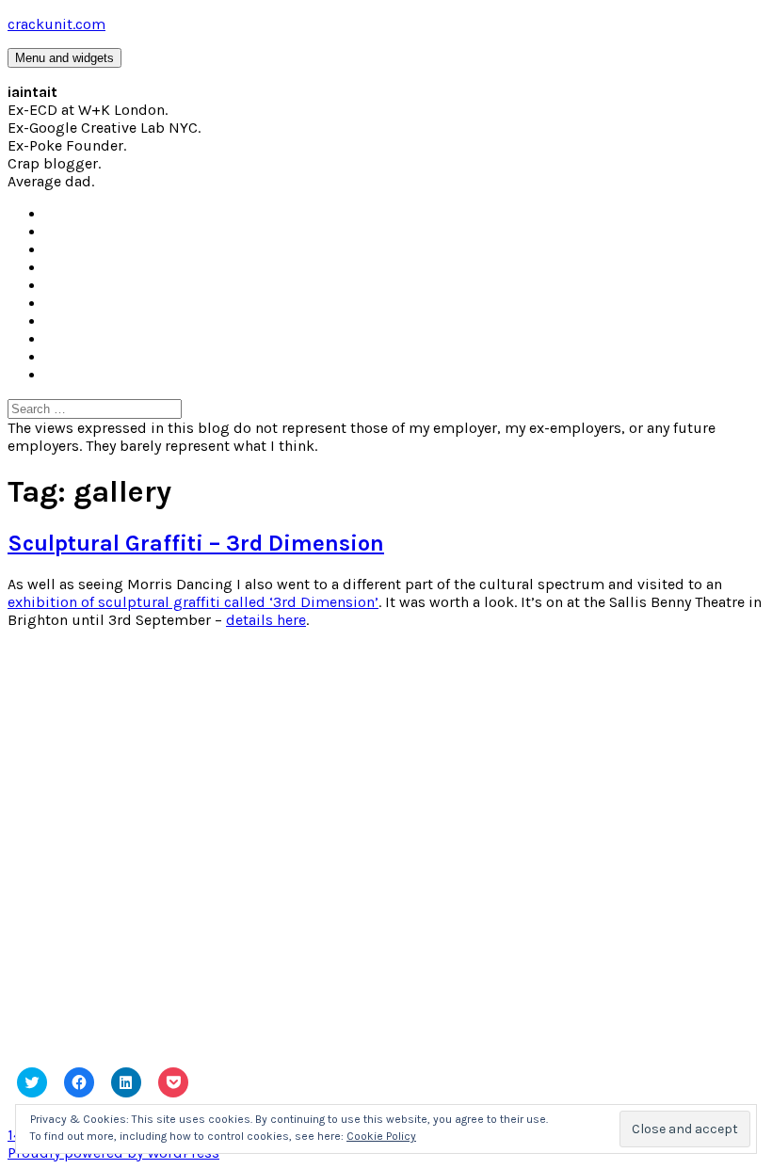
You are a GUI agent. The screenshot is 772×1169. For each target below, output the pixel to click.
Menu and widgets (64, 58)
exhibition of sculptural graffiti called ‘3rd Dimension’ (193, 602)
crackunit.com (56, 24)
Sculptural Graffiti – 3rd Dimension (196, 543)
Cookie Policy (381, 1136)
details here (266, 620)
